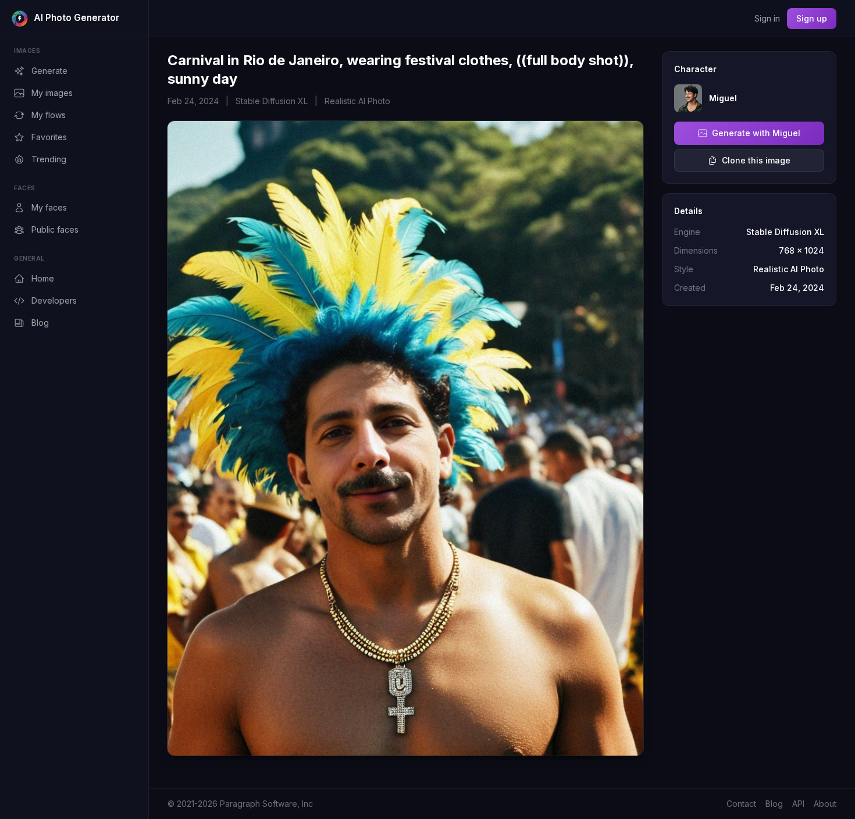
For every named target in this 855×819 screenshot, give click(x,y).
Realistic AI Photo (357, 101)
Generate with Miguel (756, 133)
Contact (741, 804)
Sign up (811, 18)
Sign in (767, 18)
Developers (54, 300)
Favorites (49, 137)
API (798, 804)
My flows (48, 115)
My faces (49, 207)
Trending (48, 159)
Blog (40, 322)
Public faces (55, 229)
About (825, 804)
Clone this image (756, 160)
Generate (49, 71)
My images (52, 93)
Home (42, 278)
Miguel (723, 98)
